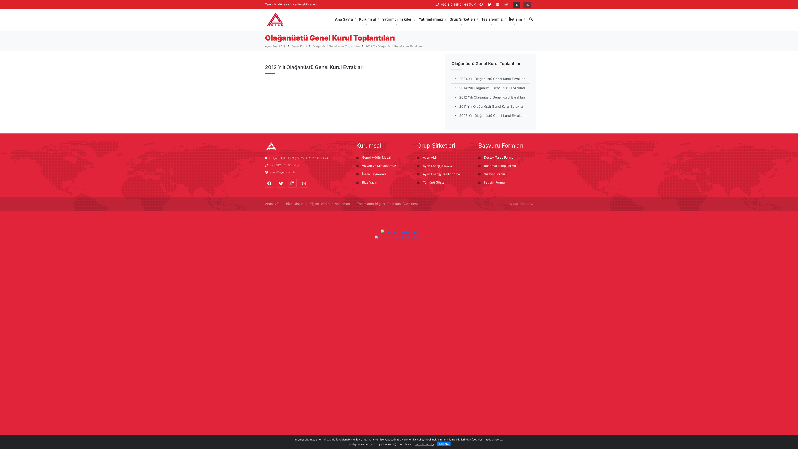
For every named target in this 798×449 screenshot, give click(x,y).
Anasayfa (272, 204)
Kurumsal (368, 145)
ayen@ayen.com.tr (282, 172)
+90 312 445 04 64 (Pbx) (458, 4)
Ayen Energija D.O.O (437, 166)
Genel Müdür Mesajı (377, 157)
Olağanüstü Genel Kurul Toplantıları (336, 46)
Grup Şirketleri (436, 145)
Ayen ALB (430, 157)
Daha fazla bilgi (424, 444)
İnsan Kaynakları (374, 174)
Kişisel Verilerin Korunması (330, 204)
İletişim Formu (494, 182)
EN (516, 5)
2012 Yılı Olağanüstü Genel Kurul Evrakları (394, 46)
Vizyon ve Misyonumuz (379, 166)
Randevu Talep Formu (500, 166)
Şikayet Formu (494, 174)
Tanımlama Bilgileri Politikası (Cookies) (387, 204)
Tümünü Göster (434, 182)
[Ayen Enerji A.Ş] (275, 19)
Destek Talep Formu (499, 157)
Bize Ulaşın (294, 204)
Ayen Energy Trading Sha (441, 174)
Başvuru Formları (500, 145)
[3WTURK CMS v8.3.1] (399, 231)
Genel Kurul (299, 46)
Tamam (444, 444)
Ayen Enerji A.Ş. (275, 46)
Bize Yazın (369, 182)
